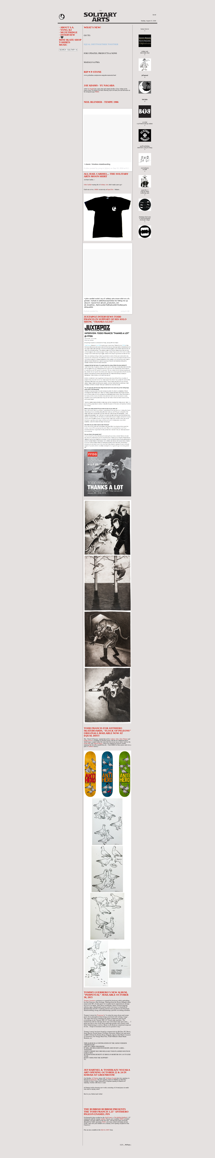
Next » (129, 1145)
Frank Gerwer (88, 740)
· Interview (67, 34)
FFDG (104, 1122)
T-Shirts (64, 42)
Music (63, 44)
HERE (97, 92)
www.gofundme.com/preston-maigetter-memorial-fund (100, 75)
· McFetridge (68, 32)
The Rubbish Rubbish (120, 1117)
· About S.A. (66, 27)
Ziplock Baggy (98, 743)
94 (126, 1145)
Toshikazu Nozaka (111, 1078)
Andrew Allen (114, 739)
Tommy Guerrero (90, 1000)
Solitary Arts (104, 185)
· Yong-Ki (65, 29)
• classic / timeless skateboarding (97, 164)
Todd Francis (88, 742)
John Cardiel (87, 185)
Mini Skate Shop (70, 39)
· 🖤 (61, 37)
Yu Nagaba (91, 89)
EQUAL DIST (105, 1130)
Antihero (90, 746)
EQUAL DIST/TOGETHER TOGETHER (101, 44)
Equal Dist (110, 189)
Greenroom (93, 1080)
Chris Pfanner (123, 739)
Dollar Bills (87, 743)
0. (154, 15)
